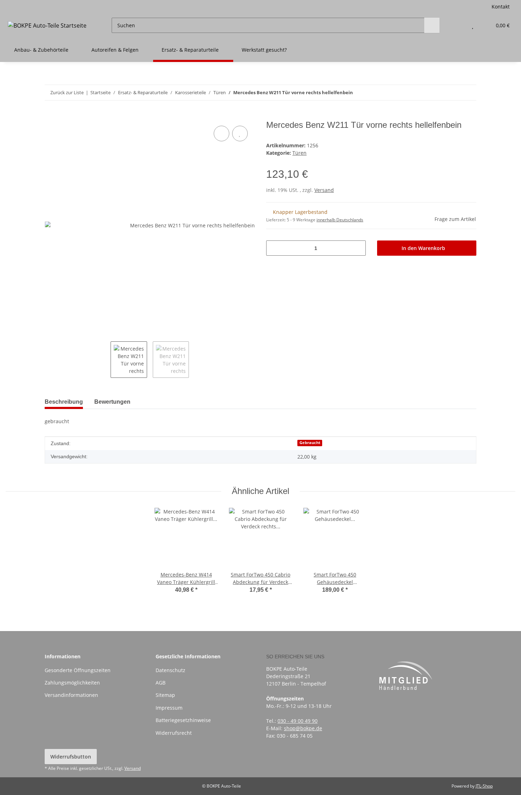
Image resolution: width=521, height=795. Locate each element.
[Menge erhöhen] (357, 248)
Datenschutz (170, 670)
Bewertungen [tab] (112, 402)
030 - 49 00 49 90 (298, 720)
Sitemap (165, 695)
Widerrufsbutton (70, 756)
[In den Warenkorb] (50, 116)
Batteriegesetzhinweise (183, 720)
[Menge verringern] (274, 248)
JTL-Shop (484, 786)
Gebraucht (309, 442)
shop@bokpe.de (303, 728)
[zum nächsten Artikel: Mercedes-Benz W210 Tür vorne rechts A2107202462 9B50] (468, 92)
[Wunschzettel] (472, 25)
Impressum (169, 707)
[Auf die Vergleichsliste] (221, 133)
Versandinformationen (71, 695)
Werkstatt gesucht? (264, 49)
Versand (324, 190)
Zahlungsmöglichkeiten (72, 682)
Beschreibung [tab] (64, 402)
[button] (458, 25)
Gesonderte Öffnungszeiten (78, 670)
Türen (299, 152)
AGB (161, 682)
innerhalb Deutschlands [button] (339, 220)
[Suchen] (431, 25)
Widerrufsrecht (174, 732)
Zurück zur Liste (67, 92)
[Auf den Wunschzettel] (240, 133)
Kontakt (501, 6)
